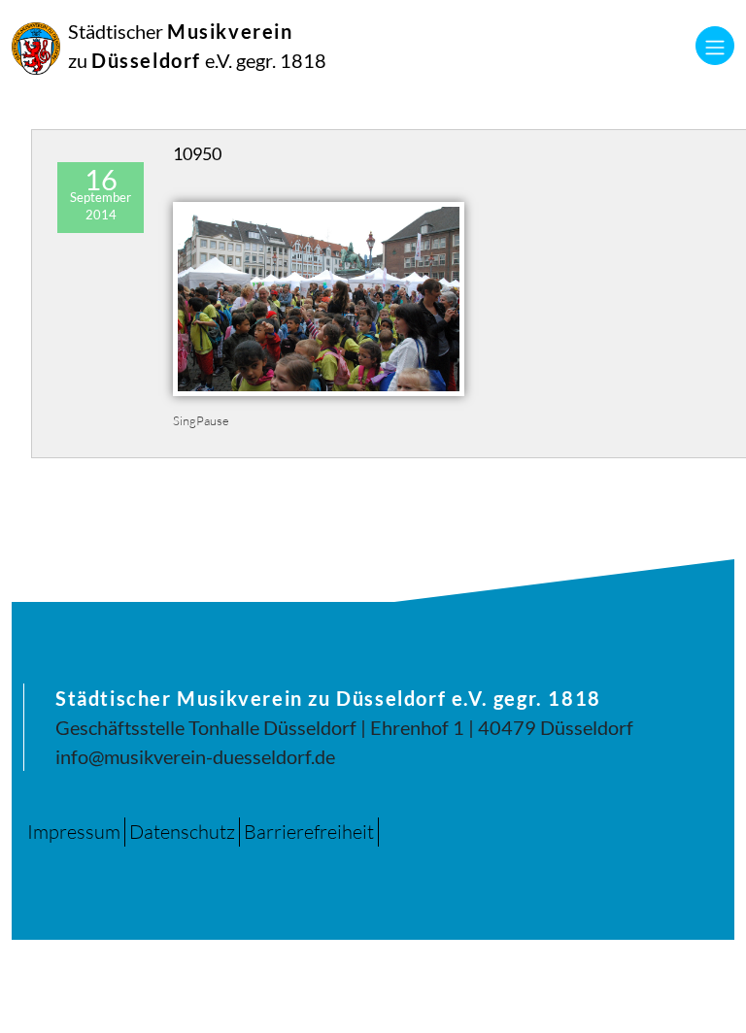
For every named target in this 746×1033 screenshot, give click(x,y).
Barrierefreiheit (309, 831)
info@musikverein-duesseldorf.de (195, 756)
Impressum (73, 831)
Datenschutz (182, 831)
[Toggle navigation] (714, 45)
